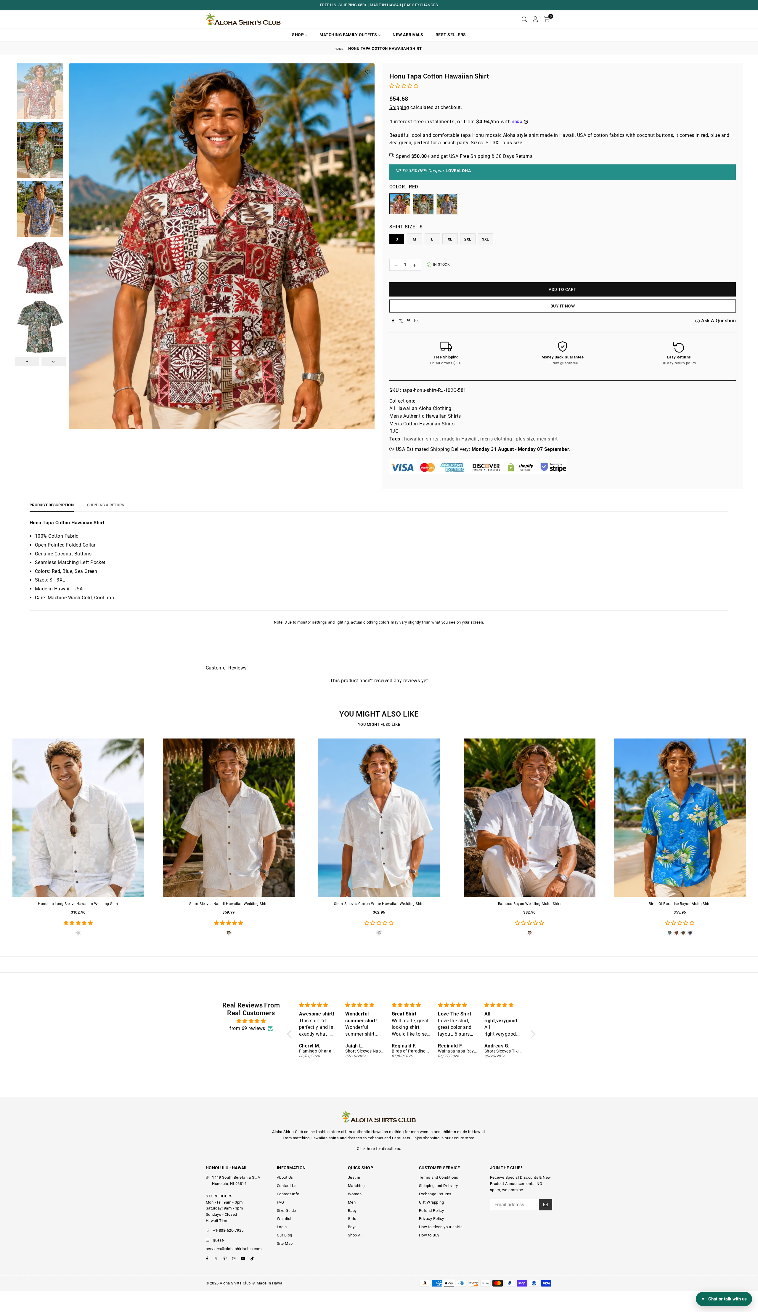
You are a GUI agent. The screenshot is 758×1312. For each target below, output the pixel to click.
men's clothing (496, 439)
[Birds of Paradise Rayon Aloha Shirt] (680, 817)
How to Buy (429, 1235)
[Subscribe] (545, 1204)
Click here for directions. (379, 1148)
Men (352, 1202)
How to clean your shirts (441, 1227)
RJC (393, 431)
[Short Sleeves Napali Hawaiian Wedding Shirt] (229, 817)
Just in (354, 1177)
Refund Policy (431, 1210)
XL (450, 239)
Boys (352, 1227)
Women (355, 1194)
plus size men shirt (537, 439)
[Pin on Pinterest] (408, 321)
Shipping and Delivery (438, 1185)
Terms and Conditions (438, 1177)
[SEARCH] (524, 19)
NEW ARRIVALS (408, 34)
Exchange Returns (435, 1194)
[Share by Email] (416, 321)
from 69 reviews (247, 1028)
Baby (352, 1210)
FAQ (280, 1202)
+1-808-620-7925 (228, 1230)
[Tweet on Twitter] (401, 321)
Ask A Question (718, 320)
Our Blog (284, 1235)
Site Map (285, 1243)
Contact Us (287, 1185)
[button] (546, 19)
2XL (467, 239)
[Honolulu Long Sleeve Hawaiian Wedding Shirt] (78, 817)
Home (339, 48)
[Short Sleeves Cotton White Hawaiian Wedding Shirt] (379, 817)
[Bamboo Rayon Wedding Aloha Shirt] (529, 817)
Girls (352, 1218)
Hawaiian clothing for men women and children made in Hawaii (428, 1132)
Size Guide (286, 1210)
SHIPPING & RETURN (105, 505)
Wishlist (284, 1218)
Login (282, 1227)
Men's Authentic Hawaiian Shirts (425, 416)
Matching (356, 1185)
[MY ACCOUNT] (535, 19)
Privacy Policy (431, 1218)
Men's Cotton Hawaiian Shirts (422, 424)
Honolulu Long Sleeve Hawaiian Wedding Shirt (78, 904)
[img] (251, 1021)
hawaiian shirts (421, 439)
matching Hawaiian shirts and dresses (327, 1138)
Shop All (355, 1235)
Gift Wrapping (431, 1202)
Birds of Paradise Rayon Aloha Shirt (680, 904)
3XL (485, 239)
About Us (285, 1177)
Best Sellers (451, 34)
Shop (298, 34)
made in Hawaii (459, 439)
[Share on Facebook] (393, 321)
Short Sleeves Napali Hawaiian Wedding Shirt (228, 904)
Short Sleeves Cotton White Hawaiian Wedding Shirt (379, 904)
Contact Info (288, 1194)
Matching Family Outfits (348, 34)
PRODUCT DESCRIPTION (52, 505)
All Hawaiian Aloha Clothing (420, 408)
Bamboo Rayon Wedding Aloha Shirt (529, 904)
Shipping (399, 107)
